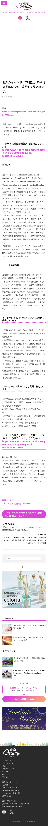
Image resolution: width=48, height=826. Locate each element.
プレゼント (6, 777)
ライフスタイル (7, 763)
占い (3, 774)
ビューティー (6, 760)
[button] (4, 3)
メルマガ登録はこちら (24, 699)
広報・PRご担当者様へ (10, 801)
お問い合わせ (6, 796)
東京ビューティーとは (9, 782)
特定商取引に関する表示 (10, 790)
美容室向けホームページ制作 (12, 806)
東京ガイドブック (8, 768)
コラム (4, 766)
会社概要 (5, 785)
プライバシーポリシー (9, 787)
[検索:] (24, 559)
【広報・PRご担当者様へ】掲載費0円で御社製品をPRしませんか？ (23, 514)
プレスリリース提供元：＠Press (16, 503)
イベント (5, 771)
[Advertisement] (24, 46)
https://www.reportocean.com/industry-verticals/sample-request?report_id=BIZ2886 (23, 152)
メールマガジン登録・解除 (11, 793)
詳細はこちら (8, 500)
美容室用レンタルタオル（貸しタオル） (16, 804)
